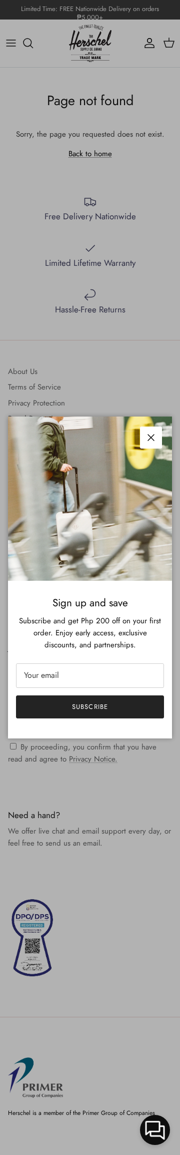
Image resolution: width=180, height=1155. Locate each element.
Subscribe (90, 706)
